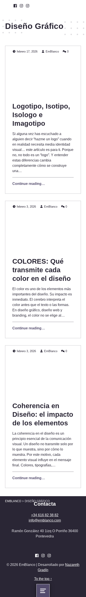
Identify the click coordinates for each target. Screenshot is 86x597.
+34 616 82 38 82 (44, 515)
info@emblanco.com (45, 520)
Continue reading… (28, 184)
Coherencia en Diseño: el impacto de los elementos (42, 414)
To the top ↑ (43, 579)
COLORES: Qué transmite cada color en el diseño (41, 269)
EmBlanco (52, 51)
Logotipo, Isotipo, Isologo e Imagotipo (41, 114)
